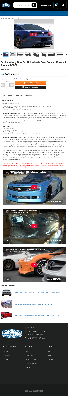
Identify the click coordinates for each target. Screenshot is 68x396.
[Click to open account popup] (63, 5)
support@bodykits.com (35, 334)
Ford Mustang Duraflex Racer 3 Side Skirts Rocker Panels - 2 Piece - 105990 (37, 315)
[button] (25, 5)
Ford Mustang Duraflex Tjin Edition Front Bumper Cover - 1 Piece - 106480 (37, 292)
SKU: (2, 69)
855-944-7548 (46, 5)
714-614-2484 (32, 328)
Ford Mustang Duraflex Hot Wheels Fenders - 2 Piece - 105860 (33, 304)
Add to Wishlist (31, 87)
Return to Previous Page (12, 18)
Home (2, 18)
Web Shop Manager (51, 387)
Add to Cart (31, 83)
